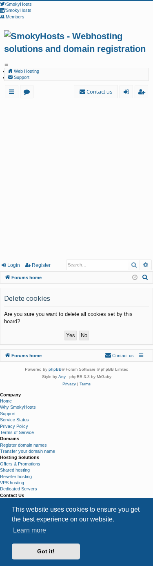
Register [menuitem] (143, 93)
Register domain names (23, 445)
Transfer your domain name (27, 451)
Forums (28, 93)
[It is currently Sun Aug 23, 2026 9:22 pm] (134, 277)
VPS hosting (12, 482)
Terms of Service (17, 432)
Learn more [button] (29, 530)
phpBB (55, 369)
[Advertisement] (76, 178)
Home (6, 400)
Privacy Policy (14, 426)
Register (41, 265)
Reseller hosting (16, 476)
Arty (62, 376)
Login (13, 265)
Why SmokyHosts (18, 407)
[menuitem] (96, 91)
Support (21, 77)
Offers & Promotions (20, 463)
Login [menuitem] (128, 93)
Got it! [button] (46, 551)
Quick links (13, 93)
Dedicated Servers (18, 488)
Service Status (14, 419)
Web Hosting (26, 71)
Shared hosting (15, 470)
